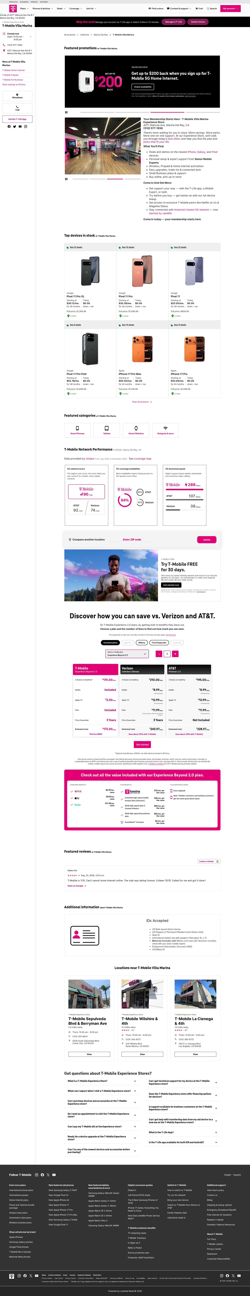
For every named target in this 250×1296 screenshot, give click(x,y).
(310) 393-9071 (133, 1039)
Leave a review (206, 861)
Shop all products (142, 402)
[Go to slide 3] (151, 112)
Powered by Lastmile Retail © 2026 (125, 1291)
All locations (69, 34)
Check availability (142, 87)
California (84, 34)
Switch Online (198, 22)
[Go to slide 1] (81, 112)
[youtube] (20, 126)
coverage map (142, 458)
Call (17, 108)
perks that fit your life (156, 141)
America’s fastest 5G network (191, 209)
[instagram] (25, 126)
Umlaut (90, 458)
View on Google (77, 886)
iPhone (192, 151)
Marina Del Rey (101, 34)
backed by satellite (160, 213)
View (89, 1054)
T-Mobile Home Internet (13, 70)
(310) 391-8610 (80, 1036)
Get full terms (190, 96)
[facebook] (9, 126)
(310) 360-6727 (186, 1039)
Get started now (171, 585)
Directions (17, 96)
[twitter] (14, 126)
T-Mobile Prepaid (10, 75)
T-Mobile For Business (12, 79)
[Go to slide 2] (116, 112)
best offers (174, 138)
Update (206, 539)
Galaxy (201, 151)
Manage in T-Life (173, 22)
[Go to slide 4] (186, 112)
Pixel (214, 151)
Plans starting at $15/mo (13, 84)
